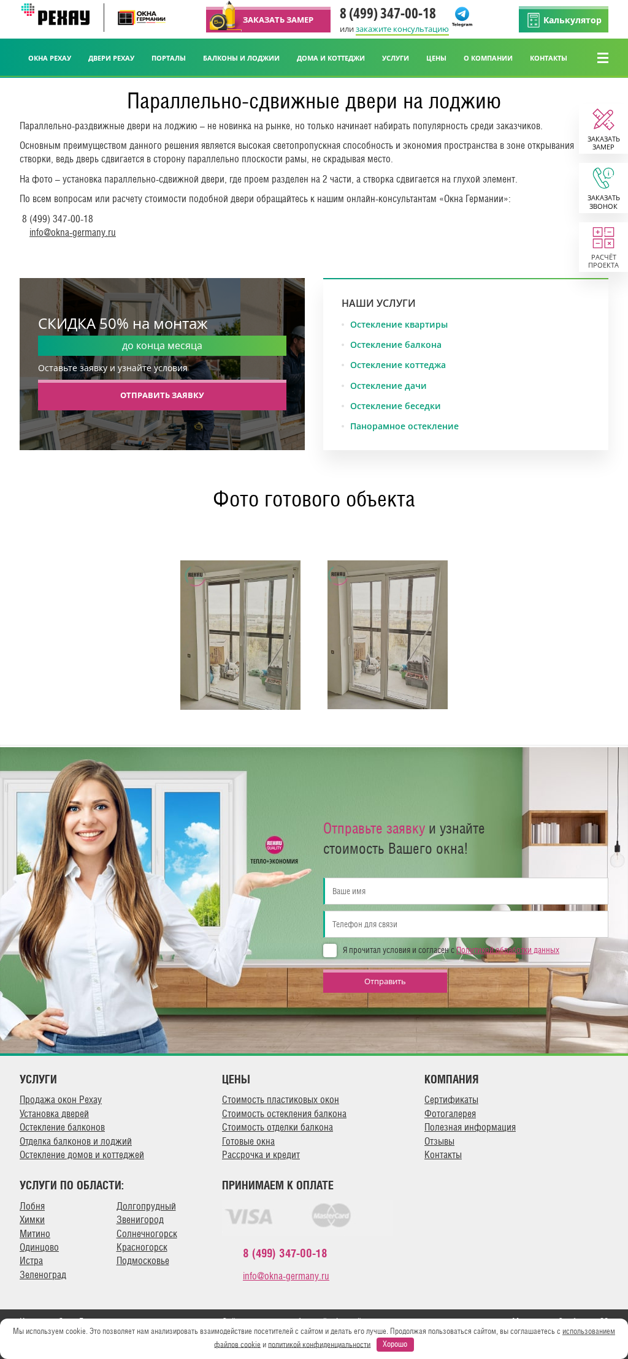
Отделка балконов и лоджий (76, 1141)
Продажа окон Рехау (61, 1099)
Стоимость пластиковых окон (280, 1099)
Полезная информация (470, 1127)
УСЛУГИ (395, 57)
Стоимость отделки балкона (277, 1127)
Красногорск (142, 1247)
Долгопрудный (146, 1206)
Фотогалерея (450, 1114)
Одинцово (39, 1247)
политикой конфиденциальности (319, 1344)
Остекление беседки (395, 406)
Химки (32, 1219)
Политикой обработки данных (507, 950)
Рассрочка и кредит (261, 1155)
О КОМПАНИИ (488, 57)
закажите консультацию (402, 28)
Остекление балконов (62, 1127)
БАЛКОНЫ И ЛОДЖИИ (241, 57)
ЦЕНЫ (436, 57)
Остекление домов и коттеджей (82, 1155)
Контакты (443, 1155)
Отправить (385, 981)
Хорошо (395, 1344)
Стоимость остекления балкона (284, 1114)
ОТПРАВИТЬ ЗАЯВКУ (162, 395)
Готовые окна (248, 1141)
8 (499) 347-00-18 (388, 13)
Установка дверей (54, 1114)
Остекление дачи (388, 385)
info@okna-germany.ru (72, 232)
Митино (35, 1234)
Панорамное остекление (404, 426)
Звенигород (140, 1219)
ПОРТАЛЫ (168, 57)
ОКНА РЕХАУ (49, 57)
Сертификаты (451, 1099)
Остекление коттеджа (398, 365)
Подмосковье (143, 1261)
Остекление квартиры (399, 324)
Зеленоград (43, 1275)
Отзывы (439, 1141)
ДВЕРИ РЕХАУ (111, 57)
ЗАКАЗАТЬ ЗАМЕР (278, 19)
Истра (31, 1261)
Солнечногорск (147, 1234)
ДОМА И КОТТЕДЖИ (331, 57)
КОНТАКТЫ (548, 57)
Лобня (32, 1206)
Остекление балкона (396, 344)
